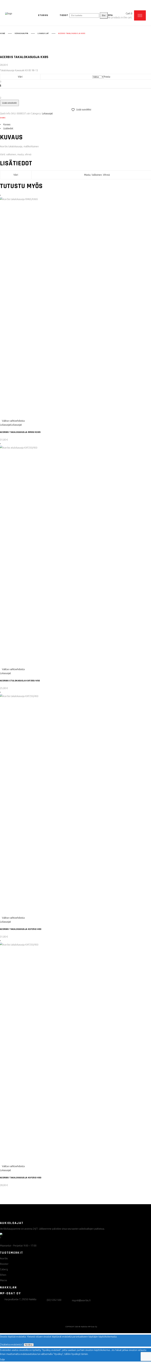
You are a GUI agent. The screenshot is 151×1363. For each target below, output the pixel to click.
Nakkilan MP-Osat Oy (89, 1327)
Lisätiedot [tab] (8, 128)
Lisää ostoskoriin (9, 103)
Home (2, 33)
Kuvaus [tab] (6, 124)
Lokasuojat (43, 33)
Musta (87, 174)
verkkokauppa (21, 33)
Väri (20, 76)
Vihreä (106, 174)
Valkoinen (97, 174)
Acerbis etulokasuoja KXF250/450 (20, 680)
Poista (107, 76)
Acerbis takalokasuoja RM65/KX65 (20, 432)
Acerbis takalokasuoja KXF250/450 (20, 929)
